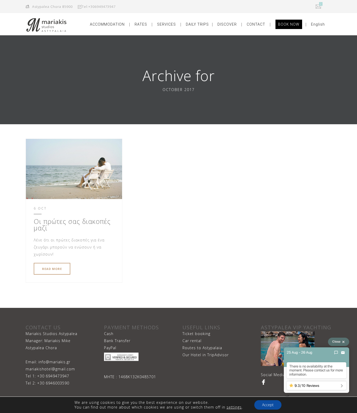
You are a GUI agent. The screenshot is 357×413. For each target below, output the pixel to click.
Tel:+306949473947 (99, 6)
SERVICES (166, 24)
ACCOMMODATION (107, 24)
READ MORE (52, 269)
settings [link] (234, 407)
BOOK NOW (289, 24)
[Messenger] (336, 352)
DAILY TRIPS (197, 24)
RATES (141, 24)
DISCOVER (227, 24)
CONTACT (256, 24)
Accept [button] (268, 404)
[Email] (342, 352)
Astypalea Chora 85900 (52, 6)
